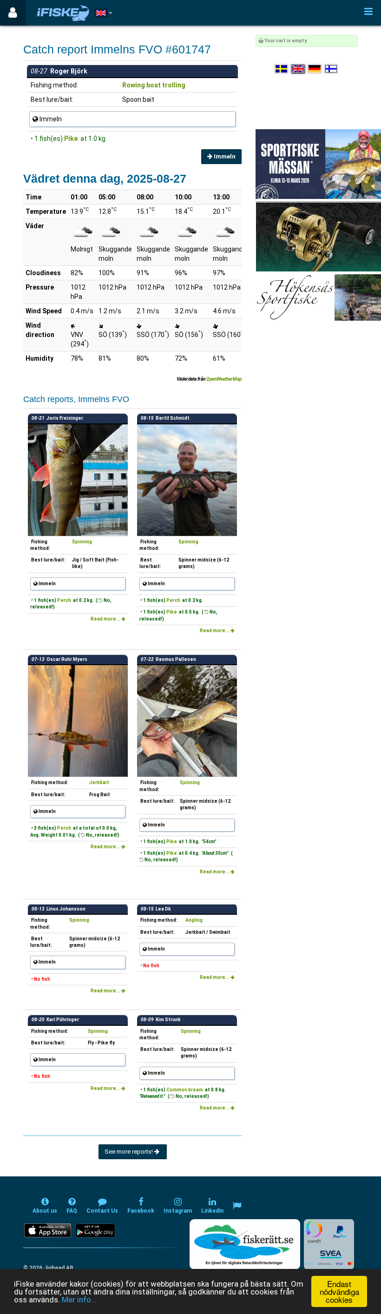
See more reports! (129, 1151)
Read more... (106, 618)
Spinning (82, 541)
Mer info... (79, 1299)
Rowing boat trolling (153, 85)
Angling (194, 920)
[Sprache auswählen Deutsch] (315, 69)
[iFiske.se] (63, 13)
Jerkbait (99, 782)
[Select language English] (298, 69)
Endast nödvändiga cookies (339, 1291)
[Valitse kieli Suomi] (331, 69)
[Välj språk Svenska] (282, 69)
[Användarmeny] (13, 13)
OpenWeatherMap (224, 379)
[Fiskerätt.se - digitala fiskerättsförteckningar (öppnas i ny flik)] (245, 1244)
